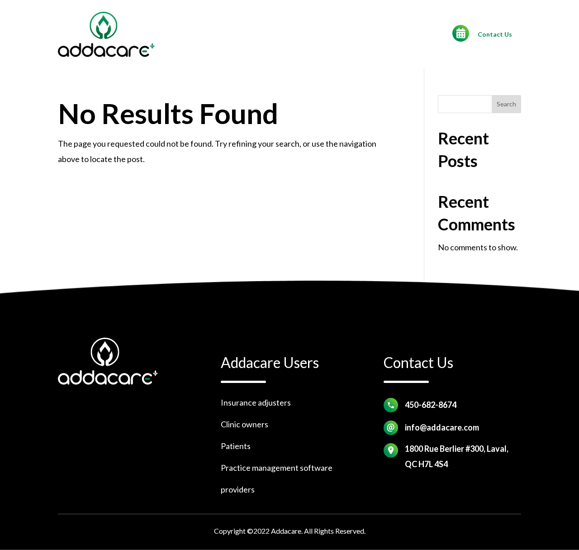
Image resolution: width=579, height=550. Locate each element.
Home (269, 35)
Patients (236, 446)
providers (238, 489)
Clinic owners (244, 424)
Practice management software (276, 468)
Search (506, 104)
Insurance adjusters (256, 402)
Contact (305, 35)
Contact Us (495, 34)
